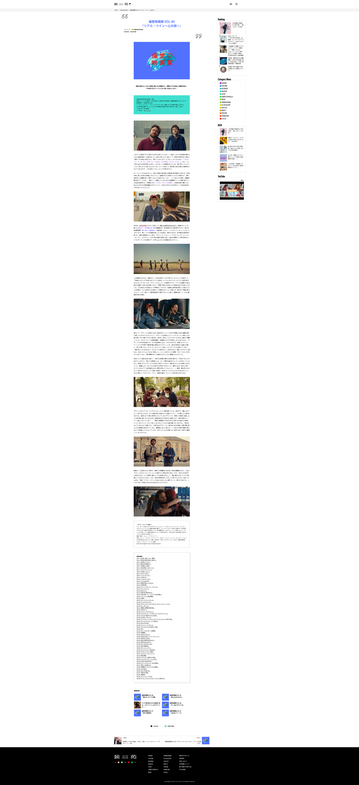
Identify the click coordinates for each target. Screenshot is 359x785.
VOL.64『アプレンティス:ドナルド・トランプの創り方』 (151, 678)
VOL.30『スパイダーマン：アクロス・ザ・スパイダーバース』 (152, 613)
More (242, 180)
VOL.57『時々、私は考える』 (144, 665)
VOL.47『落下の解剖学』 (143, 646)
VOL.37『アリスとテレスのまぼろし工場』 (147, 627)
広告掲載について (184, 764)
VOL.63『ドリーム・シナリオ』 (145, 676)
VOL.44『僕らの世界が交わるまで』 (146, 640)
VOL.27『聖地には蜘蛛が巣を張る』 (146, 608)
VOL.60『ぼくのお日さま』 (143, 670)
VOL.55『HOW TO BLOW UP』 (144, 661)
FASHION (150, 756)
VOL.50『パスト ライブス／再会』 (145, 651)
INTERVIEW (150, 761)
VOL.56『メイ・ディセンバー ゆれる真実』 (148, 663)
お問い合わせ (183, 761)
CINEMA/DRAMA (138, 29)
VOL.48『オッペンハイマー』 (144, 648)
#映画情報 (126, 31)
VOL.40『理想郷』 (141, 632)
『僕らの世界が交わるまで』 (168, 226)
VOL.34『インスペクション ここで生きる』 (147, 621)
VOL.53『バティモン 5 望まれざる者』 (146, 657)
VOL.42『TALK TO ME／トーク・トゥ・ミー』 (148, 636)
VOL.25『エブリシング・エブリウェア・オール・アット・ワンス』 (154, 604)
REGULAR (150, 764)
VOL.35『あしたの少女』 (143, 623)
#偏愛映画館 (133, 31)
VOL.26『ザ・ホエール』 (143, 606)
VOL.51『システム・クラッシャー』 (146, 653)
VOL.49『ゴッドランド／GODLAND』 (146, 650)
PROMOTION (167, 769)
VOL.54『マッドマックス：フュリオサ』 (147, 659)
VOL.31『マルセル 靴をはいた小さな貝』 (147, 615)
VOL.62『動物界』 (141, 674)
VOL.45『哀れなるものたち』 (144, 642)
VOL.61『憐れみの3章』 (143, 672)
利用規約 (181, 758)
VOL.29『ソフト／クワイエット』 (145, 611)
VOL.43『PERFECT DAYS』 (143, 638)
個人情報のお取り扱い (185, 767)
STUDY (150, 767)
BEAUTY (166, 764)
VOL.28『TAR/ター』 (142, 609)
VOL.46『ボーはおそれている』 (145, 644)
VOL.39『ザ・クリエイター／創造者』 (146, 630)
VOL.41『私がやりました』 (143, 634)
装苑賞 (166, 772)
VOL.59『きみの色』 (142, 669)
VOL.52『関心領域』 (142, 655)
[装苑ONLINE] (121, 4)
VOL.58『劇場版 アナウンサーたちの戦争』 (147, 667)
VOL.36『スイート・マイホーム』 (145, 625)
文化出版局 (182, 769)
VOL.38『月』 (140, 628)
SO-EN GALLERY (167, 758)
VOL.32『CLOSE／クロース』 (144, 617)
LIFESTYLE (166, 761)
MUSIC (149, 772)
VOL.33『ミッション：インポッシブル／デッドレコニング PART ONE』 (155, 619)
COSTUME (150, 758)
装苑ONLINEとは (184, 755)
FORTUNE (166, 767)
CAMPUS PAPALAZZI (153, 769)
